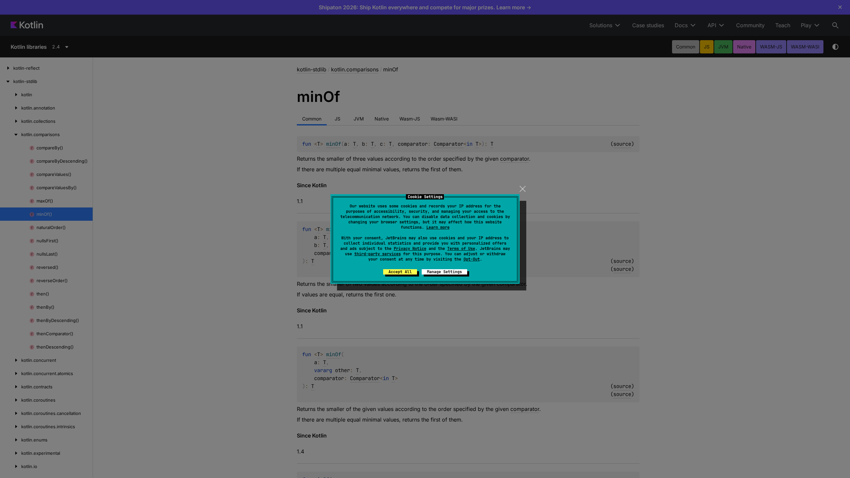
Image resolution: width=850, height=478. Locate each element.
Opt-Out (472, 259)
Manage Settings (444, 272)
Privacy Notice (410, 248)
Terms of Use (461, 248)
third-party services (377, 254)
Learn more (438, 227)
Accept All (400, 272)
